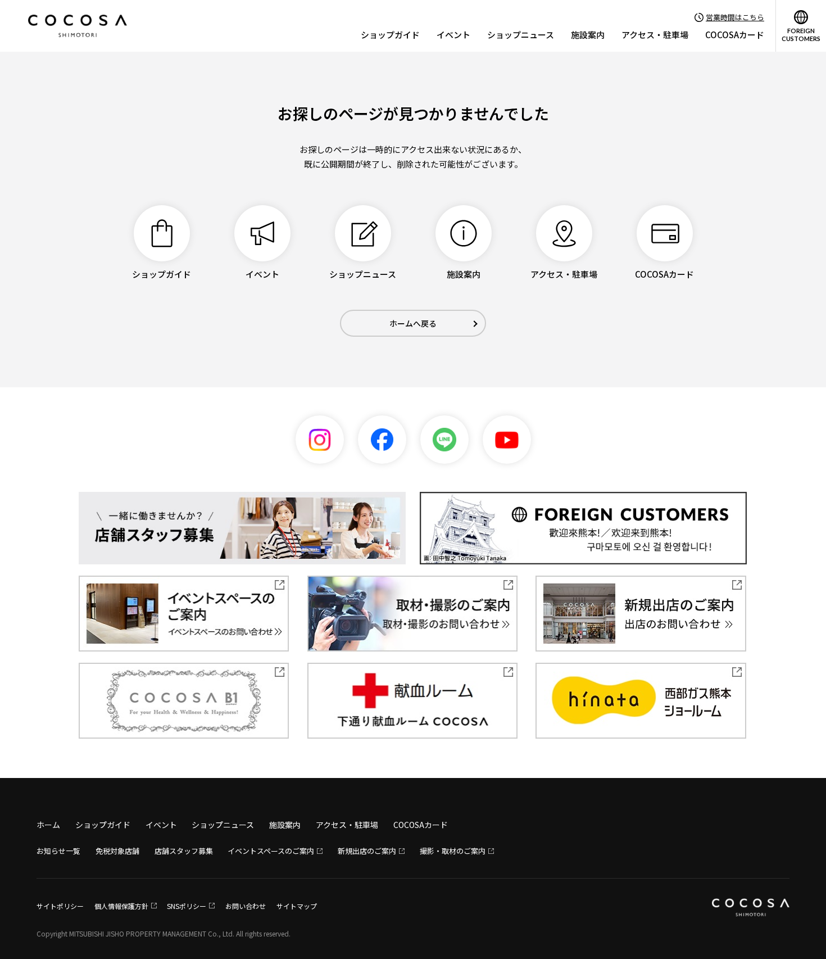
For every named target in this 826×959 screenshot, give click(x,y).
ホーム (48, 824)
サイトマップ (296, 906)
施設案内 (588, 34)
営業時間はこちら (735, 17)
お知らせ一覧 (58, 850)
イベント (453, 34)
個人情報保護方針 (121, 906)
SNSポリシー (186, 906)
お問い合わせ (245, 906)
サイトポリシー (60, 906)
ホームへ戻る (413, 323)
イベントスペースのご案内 (271, 850)
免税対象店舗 (117, 850)
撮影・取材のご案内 (452, 850)
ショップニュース (520, 34)
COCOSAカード (734, 34)
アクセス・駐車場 (654, 34)
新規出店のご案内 (367, 850)
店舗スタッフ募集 (184, 850)
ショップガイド (390, 34)
